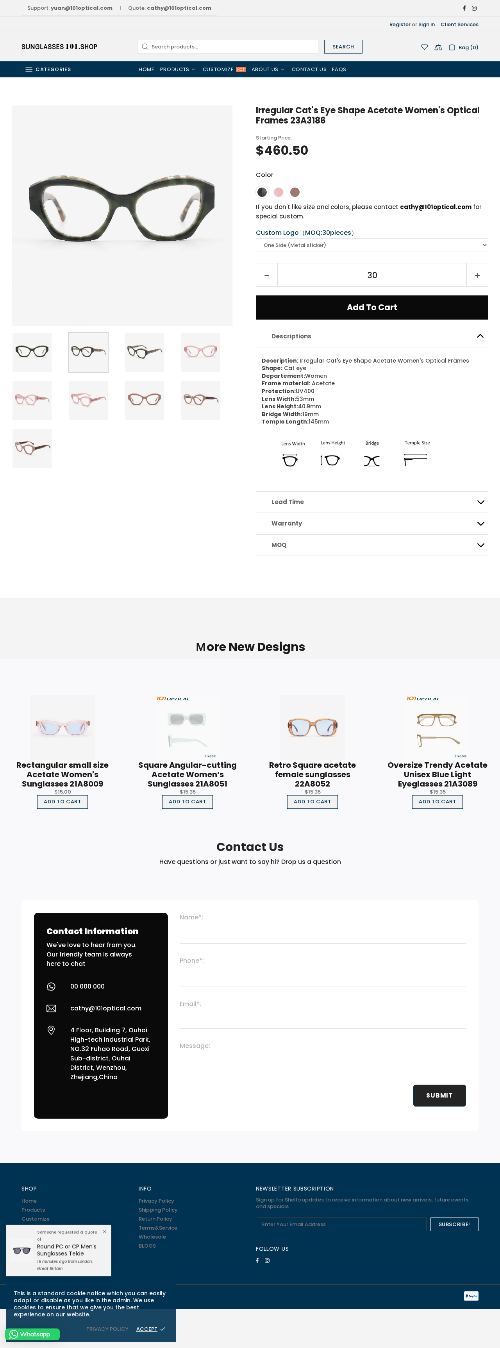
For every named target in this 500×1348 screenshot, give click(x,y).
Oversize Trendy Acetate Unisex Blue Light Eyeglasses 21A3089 (438, 774)
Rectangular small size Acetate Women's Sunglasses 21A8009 (62, 774)
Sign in (426, 24)
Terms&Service (158, 1228)
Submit (439, 1095)
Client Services (460, 24)
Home (29, 1201)
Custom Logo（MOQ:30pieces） (306, 233)
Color (264, 174)
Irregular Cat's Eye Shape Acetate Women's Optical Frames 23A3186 (368, 115)
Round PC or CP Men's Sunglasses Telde (66, 1250)
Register (400, 24)
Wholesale (152, 1237)
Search (343, 46)
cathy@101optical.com (179, 8)
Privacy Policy (156, 1201)
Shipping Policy (158, 1210)
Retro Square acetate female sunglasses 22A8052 (312, 774)
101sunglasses (60, 46)
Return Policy (155, 1219)
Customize (35, 1219)
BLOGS (147, 1246)
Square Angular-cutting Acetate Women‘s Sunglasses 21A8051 (187, 774)
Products (33, 1210)
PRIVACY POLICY (107, 1329)
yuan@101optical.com (81, 8)
